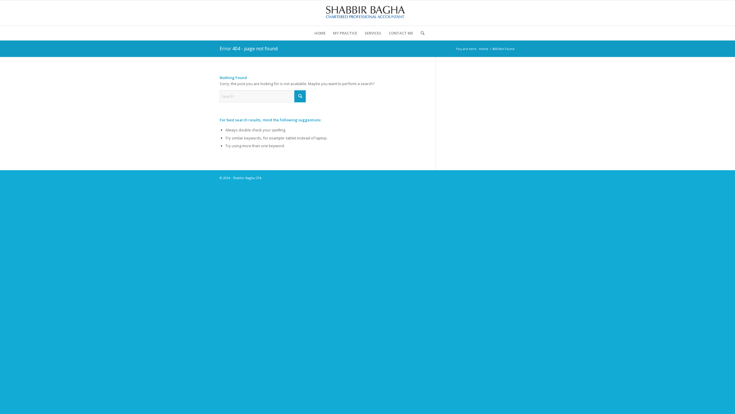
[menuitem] (320, 33)
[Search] (420, 33)
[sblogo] (367, 13)
